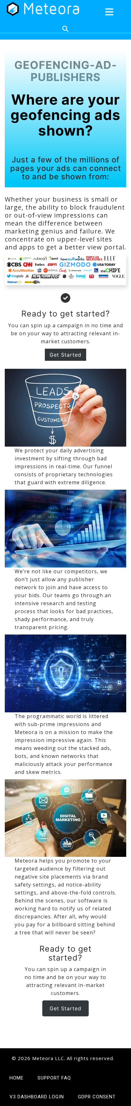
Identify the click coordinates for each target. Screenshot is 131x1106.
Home (17, 1078)
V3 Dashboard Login (37, 1097)
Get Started (65, 1008)
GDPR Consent (97, 1097)
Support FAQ (54, 1078)
